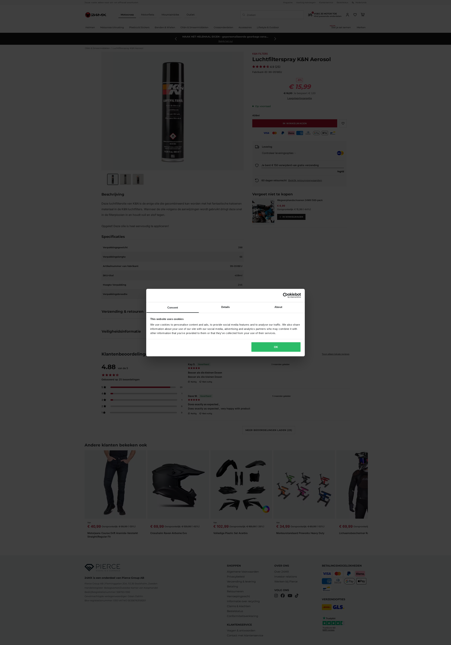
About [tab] (278, 306)
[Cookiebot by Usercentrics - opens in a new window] (285, 295)
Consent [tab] (172, 307)
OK (276, 346)
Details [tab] (225, 306)
